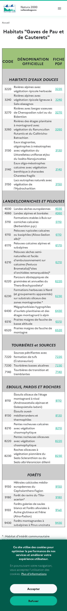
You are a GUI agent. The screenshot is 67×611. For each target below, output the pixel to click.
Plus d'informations (34, 574)
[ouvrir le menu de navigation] (59, 8)
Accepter (33, 589)
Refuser (33, 601)
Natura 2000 (29, 8)
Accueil (5, 22)
